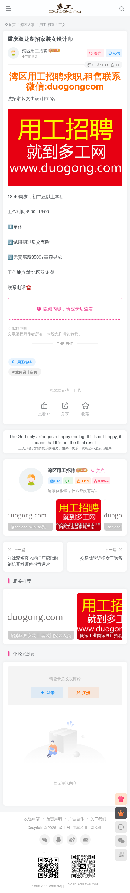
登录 (50, 692)
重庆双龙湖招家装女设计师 (40, 39)
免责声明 (54, 819)
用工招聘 (46, 24)
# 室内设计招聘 (24, 371)
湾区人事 (27, 24)
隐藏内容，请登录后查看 (67, 308)
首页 (12, 24)
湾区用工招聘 (34, 51)
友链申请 (32, 819)
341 (57, 480)
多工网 (64, 827)
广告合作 (76, 819)
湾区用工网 (85, 827)
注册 (86, 692)
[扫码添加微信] (121, 841)
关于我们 (98, 819)
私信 (116, 53)
